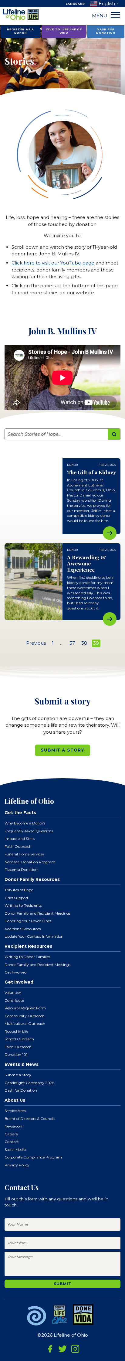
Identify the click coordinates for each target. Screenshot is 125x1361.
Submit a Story (62, 750)
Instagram (75, 1348)
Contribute (14, 1000)
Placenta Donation (21, 869)
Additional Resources (23, 928)
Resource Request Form (25, 1008)
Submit (62, 1283)
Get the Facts (20, 812)
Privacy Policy (17, 1165)
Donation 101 (16, 1054)
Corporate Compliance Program (33, 1157)
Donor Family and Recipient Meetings (37, 913)
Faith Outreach (18, 846)
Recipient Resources (28, 946)
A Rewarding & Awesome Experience (110, 619)
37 (72, 643)
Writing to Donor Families (27, 956)
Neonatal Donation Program (30, 862)
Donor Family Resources (32, 879)
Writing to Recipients (23, 905)
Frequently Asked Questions (29, 831)
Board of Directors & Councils (30, 1118)
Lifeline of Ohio (21, 14)
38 (84, 643)
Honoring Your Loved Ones (28, 921)
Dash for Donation (105, 31)
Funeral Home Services (24, 854)
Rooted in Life (16, 1031)
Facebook (50, 1348)
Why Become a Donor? (25, 823)
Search (114, 434)
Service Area (15, 1110)
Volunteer (13, 992)
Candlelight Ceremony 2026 (29, 1082)
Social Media (15, 1149)
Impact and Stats (20, 838)
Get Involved (15, 972)
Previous (36, 643)
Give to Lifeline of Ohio (64, 31)
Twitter (62, 1348)
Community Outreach (25, 1016)
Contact (12, 1141)
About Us (15, 1100)
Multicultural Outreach (25, 1023)
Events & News (22, 1064)
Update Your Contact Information (34, 936)
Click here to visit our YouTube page (53, 263)
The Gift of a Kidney (110, 533)
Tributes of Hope (19, 890)
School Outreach (19, 1039)
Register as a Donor (20, 31)
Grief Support (17, 897)
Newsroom (14, 1126)
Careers (11, 1134)
